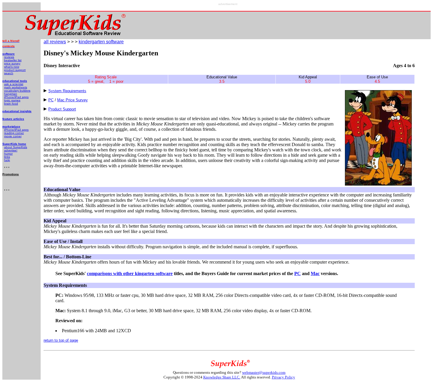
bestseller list (13, 60)
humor (8, 153)
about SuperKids (15, 147)
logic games (12, 100)
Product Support (62, 109)
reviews (9, 57)
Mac (315, 273)
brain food (11, 103)
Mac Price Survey (72, 100)
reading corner (14, 133)
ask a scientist (13, 84)
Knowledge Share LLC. (221, 377)
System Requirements (67, 91)
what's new (11, 66)
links (7, 156)
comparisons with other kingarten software (130, 273)
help (7, 160)
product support (15, 70)
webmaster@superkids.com (263, 372)
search (8, 73)
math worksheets (15, 87)
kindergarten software (101, 41)
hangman (10, 93)
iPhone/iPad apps (16, 97)
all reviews (55, 41)
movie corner (13, 136)
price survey (12, 63)
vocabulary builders (17, 90)
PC (51, 100)
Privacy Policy (283, 377)
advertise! (10, 150)
